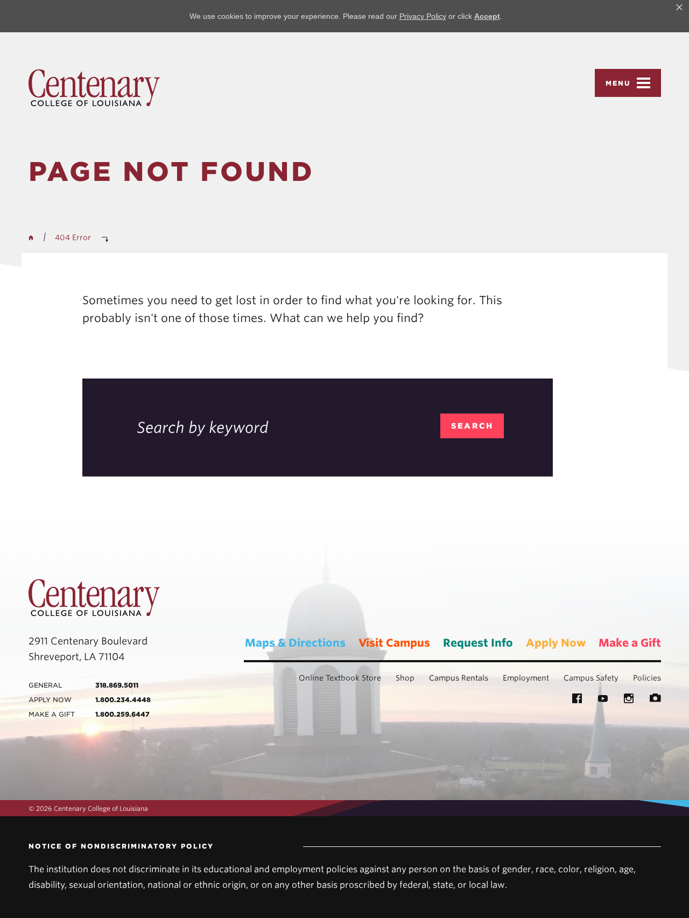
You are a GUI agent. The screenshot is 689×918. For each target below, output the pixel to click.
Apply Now (556, 642)
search (472, 426)
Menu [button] (618, 83)
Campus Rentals (458, 678)
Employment (526, 678)
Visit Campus (394, 642)
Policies (647, 678)
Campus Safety (591, 678)
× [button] (679, 7)
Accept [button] (487, 16)
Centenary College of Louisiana (94, 88)
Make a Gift (630, 642)
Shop (405, 678)
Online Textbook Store (340, 678)
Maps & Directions (295, 642)
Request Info (478, 642)
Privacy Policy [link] (422, 16)
